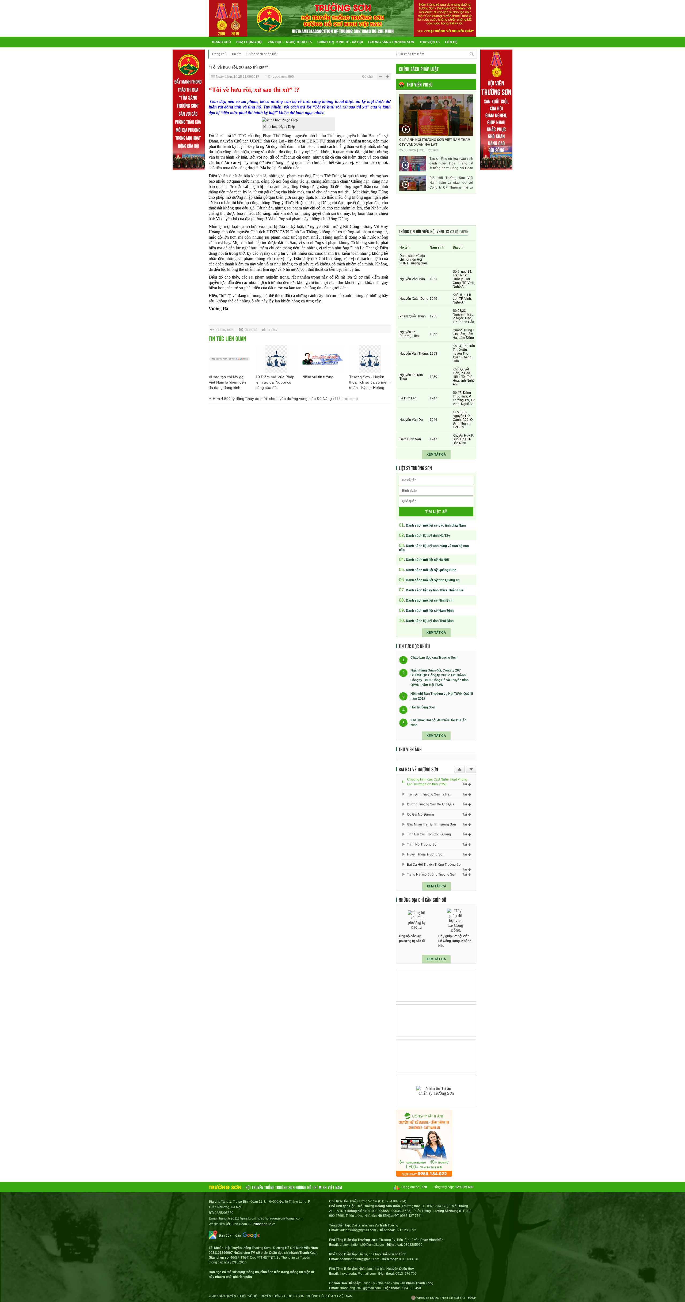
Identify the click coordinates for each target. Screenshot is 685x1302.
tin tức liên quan (227, 338)
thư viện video (419, 84)
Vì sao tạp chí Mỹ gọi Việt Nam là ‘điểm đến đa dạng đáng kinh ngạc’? (227, 382)
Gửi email (251, 329)
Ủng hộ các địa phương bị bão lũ (412, 938)
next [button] (471, 769)
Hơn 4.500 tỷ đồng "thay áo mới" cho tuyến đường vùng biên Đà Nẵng (285, 398)
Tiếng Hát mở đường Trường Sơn (431, 874)
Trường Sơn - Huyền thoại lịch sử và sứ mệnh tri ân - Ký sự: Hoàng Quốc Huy (370, 382)
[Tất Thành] (424, 1175)
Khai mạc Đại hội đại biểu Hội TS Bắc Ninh (438, 722)
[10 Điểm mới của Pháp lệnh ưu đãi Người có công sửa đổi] (276, 359)
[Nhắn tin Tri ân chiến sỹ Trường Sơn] (436, 1091)
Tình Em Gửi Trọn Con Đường (429, 834)
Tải (464, 784)
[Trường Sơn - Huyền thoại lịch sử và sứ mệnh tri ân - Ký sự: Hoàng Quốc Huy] (370, 359)
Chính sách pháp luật (261, 54)
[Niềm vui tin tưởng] (323, 359)
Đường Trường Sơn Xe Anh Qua (430, 804)
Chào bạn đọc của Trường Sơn (433, 658)
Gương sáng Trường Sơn (391, 42)
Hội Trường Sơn (422, 708)
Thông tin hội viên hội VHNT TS (433, 231)
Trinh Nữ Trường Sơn (423, 844)
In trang (272, 329)
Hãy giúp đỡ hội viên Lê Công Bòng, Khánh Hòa (454, 941)
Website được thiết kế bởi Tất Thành (446, 1297)
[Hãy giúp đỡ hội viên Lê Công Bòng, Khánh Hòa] (456, 920)
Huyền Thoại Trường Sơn (425, 854)
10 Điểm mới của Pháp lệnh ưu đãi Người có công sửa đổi (275, 382)
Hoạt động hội (249, 42)
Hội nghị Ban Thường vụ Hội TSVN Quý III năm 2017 (441, 696)
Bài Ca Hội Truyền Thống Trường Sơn (435, 864)
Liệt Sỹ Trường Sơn (415, 467)
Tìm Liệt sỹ (436, 511)
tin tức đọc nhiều (414, 646)
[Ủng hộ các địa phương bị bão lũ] (416, 920)
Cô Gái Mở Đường (420, 814)
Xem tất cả (436, 454)
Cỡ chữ (367, 76)
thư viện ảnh (410, 749)
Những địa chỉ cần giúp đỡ (422, 899)
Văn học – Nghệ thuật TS (290, 42)
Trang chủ (221, 42)
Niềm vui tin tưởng (317, 377)
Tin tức (236, 54)
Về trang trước (224, 329)
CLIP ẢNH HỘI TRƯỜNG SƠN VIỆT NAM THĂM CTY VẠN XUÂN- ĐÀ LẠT (434, 142)
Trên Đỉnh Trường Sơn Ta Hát (428, 794)
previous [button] (459, 769)
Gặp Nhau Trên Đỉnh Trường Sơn (431, 824)
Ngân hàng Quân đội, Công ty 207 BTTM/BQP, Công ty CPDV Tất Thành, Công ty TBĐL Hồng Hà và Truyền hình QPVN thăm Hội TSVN (439, 678)
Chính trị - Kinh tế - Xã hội (340, 42)
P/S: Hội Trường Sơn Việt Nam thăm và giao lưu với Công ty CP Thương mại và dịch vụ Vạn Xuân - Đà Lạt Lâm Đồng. (451, 183)
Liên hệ (451, 42)
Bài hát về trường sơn (418, 769)
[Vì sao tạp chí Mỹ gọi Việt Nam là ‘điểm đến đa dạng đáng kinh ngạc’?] (229, 359)
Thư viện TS (430, 42)
